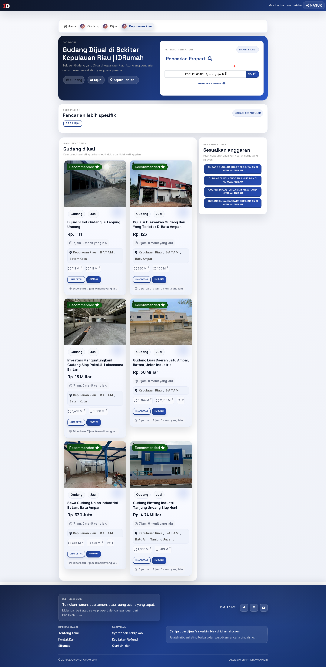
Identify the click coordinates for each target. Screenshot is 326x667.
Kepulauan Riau (84, 252)
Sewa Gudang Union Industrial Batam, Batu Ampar (92, 505)
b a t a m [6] (73, 123)
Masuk (315, 5)
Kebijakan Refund (125, 639)
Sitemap (64, 646)
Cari (251, 73)
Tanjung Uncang (162, 539)
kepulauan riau (204, 74)
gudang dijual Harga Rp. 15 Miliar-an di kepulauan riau (232, 191)
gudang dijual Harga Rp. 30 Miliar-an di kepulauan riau (233, 202)
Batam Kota (78, 259)
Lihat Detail (76, 279)
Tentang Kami (68, 633)
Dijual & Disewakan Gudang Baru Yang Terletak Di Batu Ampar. (159, 224)
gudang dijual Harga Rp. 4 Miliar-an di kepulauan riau (233, 180)
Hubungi (93, 279)
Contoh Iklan (121, 646)
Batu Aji (140, 539)
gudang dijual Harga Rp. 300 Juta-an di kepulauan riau (233, 168)
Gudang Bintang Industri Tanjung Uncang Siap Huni (155, 505)
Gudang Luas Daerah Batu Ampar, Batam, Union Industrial (161, 362)
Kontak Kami (67, 639)
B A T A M (106, 252)
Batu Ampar (143, 259)
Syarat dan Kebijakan (127, 633)
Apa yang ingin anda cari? (212, 67)
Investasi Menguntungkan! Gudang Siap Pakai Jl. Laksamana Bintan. (95, 365)
